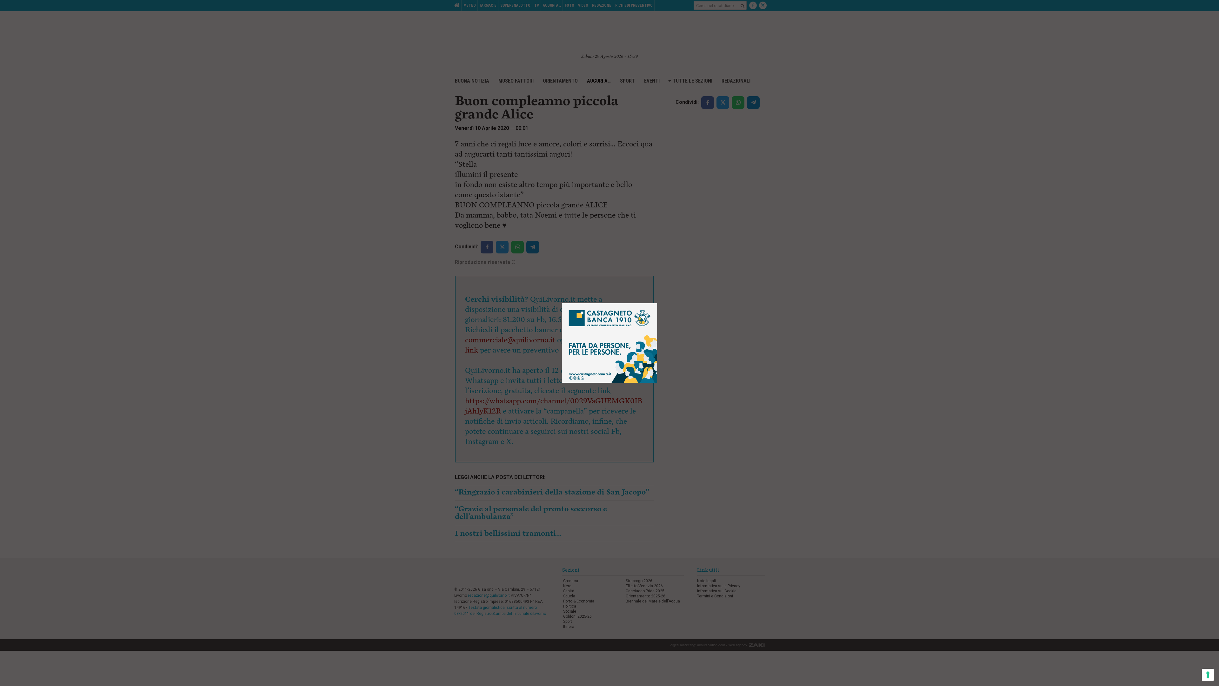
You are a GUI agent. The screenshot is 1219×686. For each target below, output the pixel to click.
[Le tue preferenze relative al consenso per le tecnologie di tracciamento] (1208, 675)
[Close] (657, 303)
